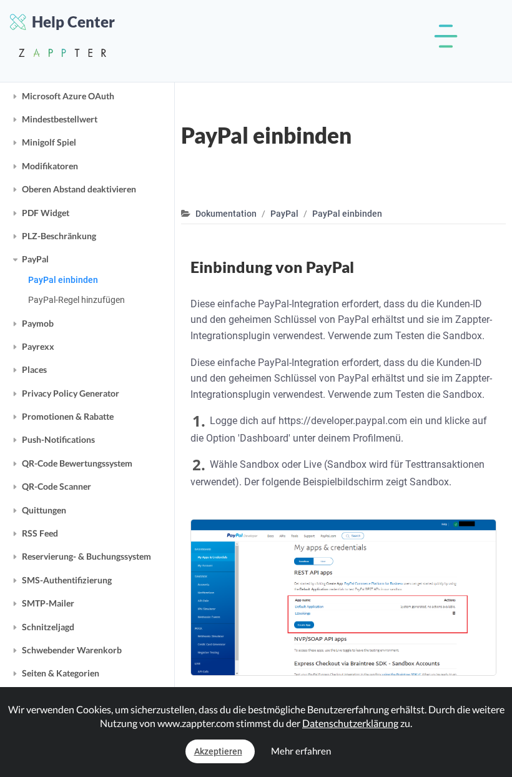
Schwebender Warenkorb (72, 650)
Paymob (38, 323)
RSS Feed (40, 533)
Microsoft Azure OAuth (68, 96)
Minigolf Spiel (49, 142)
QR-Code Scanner (56, 486)
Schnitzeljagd (48, 626)
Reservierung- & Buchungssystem (86, 556)
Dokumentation (226, 214)
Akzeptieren (218, 751)
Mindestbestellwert (59, 119)
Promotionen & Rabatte (68, 416)
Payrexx (38, 346)
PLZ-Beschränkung (59, 235)
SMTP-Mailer (48, 603)
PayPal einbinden (63, 280)
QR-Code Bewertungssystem (77, 463)
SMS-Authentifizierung (67, 580)
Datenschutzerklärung (350, 723)
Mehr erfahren (301, 750)
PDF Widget (45, 212)
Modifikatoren (50, 166)
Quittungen (44, 510)
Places (34, 369)
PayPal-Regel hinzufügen (76, 300)
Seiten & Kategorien (60, 673)
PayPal (35, 259)
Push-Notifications (58, 439)
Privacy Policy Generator (70, 393)
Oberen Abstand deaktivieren (79, 189)
